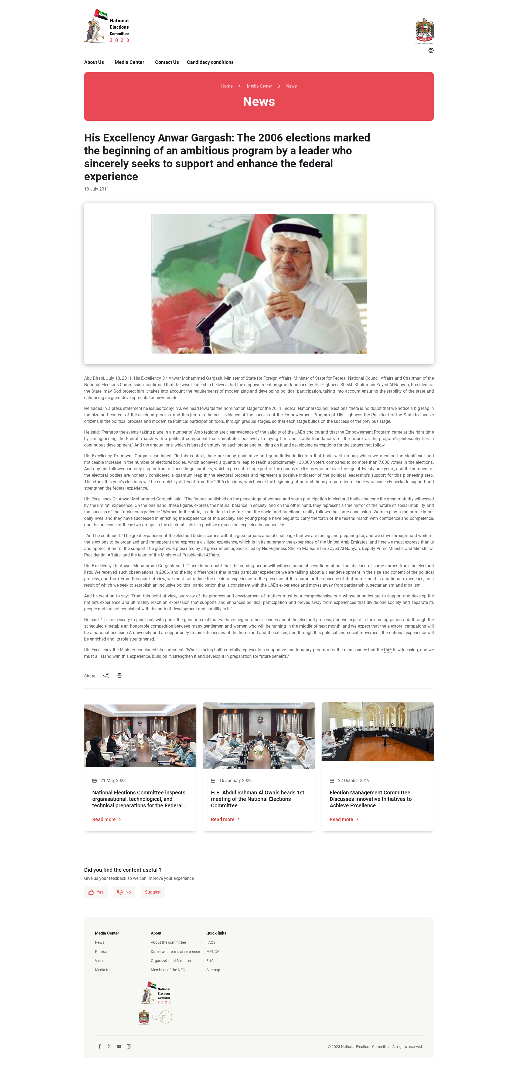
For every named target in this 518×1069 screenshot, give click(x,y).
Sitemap (213, 970)
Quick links (216, 933)
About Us (94, 62)
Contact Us (167, 62)
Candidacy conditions (210, 62)
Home (227, 86)
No (128, 892)
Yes (100, 892)
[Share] (106, 676)
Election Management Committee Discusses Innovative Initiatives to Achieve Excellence (371, 799)
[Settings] (431, 51)
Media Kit (103, 970)
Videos (100, 961)
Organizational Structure (171, 961)
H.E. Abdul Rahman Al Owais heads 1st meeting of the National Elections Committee (257, 799)
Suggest (153, 892)
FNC (210, 961)
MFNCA (212, 951)
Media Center (129, 62)
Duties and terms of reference (175, 951)
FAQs (210, 942)
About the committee (168, 942)
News (291, 86)
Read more (104, 819)
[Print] (119, 676)
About (156, 933)
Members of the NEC (168, 970)
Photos (101, 951)
